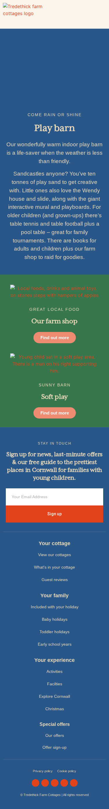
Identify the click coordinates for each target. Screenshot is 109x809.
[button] (102, 14)
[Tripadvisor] (64, 783)
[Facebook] (35, 783)
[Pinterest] (74, 783)
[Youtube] (54, 783)
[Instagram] (45, 783)
